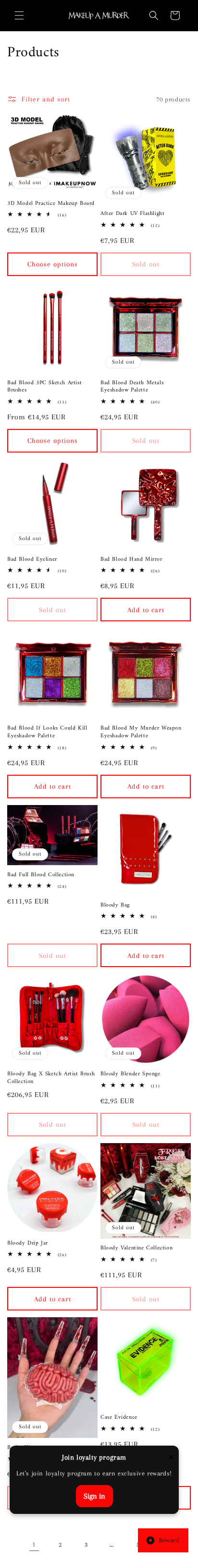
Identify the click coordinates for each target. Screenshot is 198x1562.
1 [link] (34, 1544)
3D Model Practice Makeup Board (51, 204)
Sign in (94, 1496)
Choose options (52, 264)
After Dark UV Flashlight (132, 214)
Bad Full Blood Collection (40, 875)
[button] (19, 15)
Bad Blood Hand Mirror (131, 560)
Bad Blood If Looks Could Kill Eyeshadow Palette (47, 732)
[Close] (171, 1457)
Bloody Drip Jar (27, 1243)
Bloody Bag (115, 905)
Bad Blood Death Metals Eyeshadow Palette (131, 386)
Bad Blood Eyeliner (32, 560)
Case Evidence (118, 1418)
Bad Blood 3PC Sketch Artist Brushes (44, 386)
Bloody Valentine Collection (136, 1248)
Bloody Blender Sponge (130, 1074)
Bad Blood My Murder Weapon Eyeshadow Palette (141, 732)
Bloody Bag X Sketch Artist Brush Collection (51, 1078)
